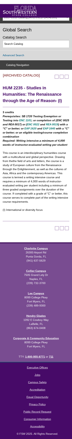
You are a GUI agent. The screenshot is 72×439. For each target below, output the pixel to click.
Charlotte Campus (36, 248)
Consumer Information (37, 419)
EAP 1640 (49, 128)
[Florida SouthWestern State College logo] (20, 11)
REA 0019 (52, 124)
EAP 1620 (30, 128)
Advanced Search (13, 55)
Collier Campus (36, 270)
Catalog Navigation (17, 64)
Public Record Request (37, 411)
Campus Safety (37, 382)
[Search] (65, 44)
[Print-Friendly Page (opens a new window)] (62, 77)
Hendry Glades (36, 315)
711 (51, 356)
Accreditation (37, 389)
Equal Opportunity (37, 397)
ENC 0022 (33, 124)
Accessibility (37, 426)
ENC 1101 (25, 120)
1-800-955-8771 (35, 356)
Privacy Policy (37, 404)
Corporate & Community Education (36, 338)
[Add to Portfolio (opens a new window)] (57, 77)
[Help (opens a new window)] (67, 77)
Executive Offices (37, 367)
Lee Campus (36, 293)
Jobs (37, 374)
